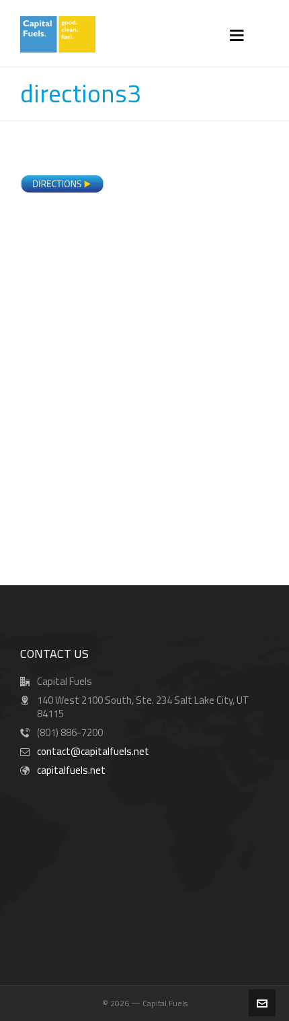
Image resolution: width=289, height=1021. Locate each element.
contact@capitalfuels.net (93, 751)
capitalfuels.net (71, 770)
